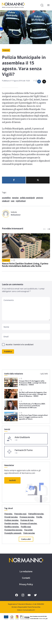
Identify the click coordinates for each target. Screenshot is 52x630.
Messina (15, 198)
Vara (12, 201)
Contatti (26, 577)
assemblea (6, 198)
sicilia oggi (26, 527)
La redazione (26, 571)
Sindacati (5, 201)
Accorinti (29, 530)
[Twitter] (38, 180)
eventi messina (12, 517)
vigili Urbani (20, 201)
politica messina (12, 527)
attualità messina (36, 514)
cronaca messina (27, 517)
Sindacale (6, 50)
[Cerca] (42, 5)
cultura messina (12, 520)
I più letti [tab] (44, 373)
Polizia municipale (27, 198)
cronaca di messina (29, 523)
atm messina (30, 533)
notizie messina (12, 523)
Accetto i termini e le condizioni (19, 344)
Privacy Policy (26, 584)
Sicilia (39, 517)
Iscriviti (12, 480)
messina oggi (20, 514)
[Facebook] (14, 180)
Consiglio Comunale (13, 533)
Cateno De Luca (27, 520)
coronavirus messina (14, 530)
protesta (39, 198)
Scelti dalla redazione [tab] (13, 373)
